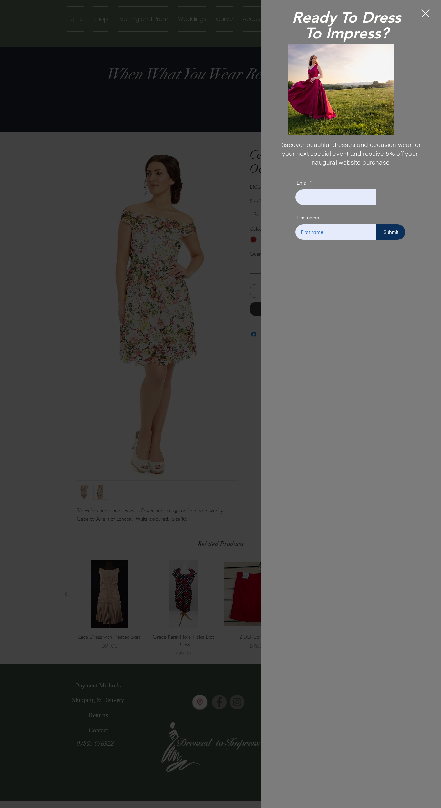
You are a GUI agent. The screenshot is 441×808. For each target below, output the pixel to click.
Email (302, 182)
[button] (425, 13)
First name (308, 217)
